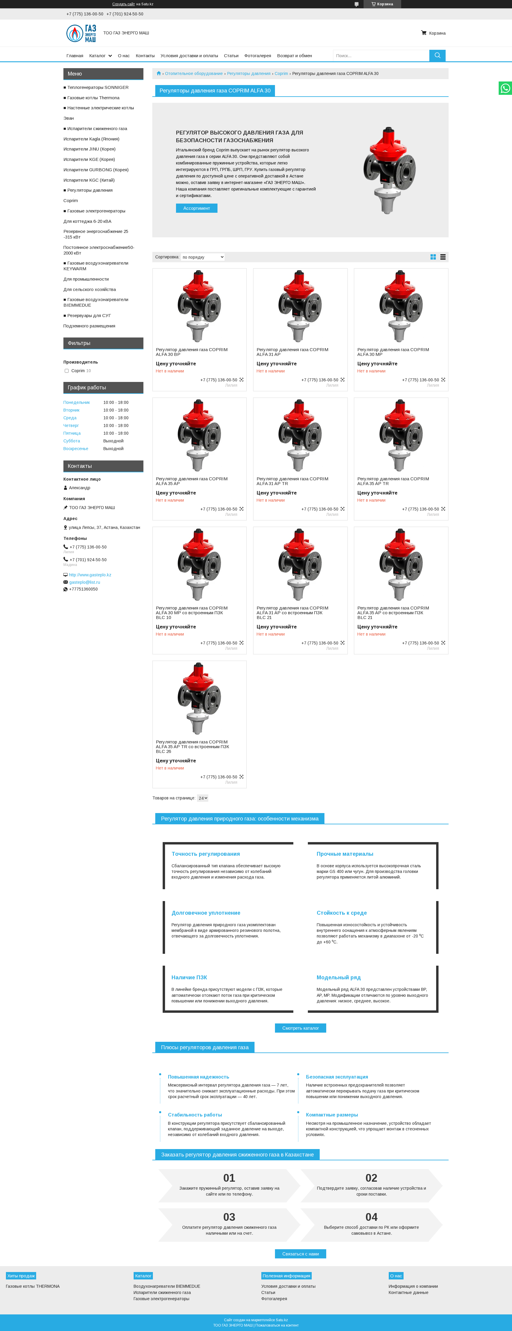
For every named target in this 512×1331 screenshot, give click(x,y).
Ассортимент (196, 208)
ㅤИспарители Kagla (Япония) (91, 138)
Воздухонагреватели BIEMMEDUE (167, 1286)
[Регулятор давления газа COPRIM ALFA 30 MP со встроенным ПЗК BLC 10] (199, 564)
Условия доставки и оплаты (189, 55)
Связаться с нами (300, 1253)
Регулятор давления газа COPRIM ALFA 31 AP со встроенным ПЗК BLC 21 (292, 613)
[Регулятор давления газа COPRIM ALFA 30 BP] (199, 306)
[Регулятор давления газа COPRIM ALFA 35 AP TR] (401, 435)
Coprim (281, 73)
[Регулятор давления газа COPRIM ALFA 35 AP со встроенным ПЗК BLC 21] (401, 564)
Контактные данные (408, 1292)
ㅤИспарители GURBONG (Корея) (96, 169)
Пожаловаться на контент (277, 1325)
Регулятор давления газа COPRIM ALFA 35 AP (192, 481)
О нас (124, 55)
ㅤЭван (68, 118)
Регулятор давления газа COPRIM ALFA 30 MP (393, 352)
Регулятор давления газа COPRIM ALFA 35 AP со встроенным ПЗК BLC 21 (393, 613)
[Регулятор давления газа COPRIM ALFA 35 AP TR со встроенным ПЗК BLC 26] (199, 698)
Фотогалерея (257, 55)
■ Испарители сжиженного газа (95, 128)
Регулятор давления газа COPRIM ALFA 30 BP (192, 352)
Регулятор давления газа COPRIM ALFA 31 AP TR (292, 481)
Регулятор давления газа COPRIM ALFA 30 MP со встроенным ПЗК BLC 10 (192, 613)
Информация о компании (413, 1286)
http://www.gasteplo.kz (90, 574)
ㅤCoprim (70, 200)
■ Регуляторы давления (88, 190)
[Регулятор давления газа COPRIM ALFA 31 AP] (300, 306)
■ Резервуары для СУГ (87, 315)
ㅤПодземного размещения (89, 325)
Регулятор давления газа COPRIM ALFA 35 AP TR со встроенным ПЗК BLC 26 (192, 747)
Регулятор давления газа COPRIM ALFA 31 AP (292, 352)
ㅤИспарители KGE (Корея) (89, 159)
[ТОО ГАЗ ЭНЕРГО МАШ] (81, 33)
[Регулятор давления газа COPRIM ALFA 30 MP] (401, 306)
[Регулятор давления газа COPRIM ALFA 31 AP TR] (300, 435)
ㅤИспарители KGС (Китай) (89, 180)
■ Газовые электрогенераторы (94, 210)
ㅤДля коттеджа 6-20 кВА (87, 221)
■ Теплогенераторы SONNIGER (96, 87)
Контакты (145, 55)
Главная (74, 55)
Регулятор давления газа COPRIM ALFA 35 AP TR (393, 481)
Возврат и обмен (294, 55)
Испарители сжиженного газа (162, 1292)
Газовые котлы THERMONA (33, 1286)
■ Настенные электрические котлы (98, 107)
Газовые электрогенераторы (161, 1298)
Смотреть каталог (300, 1028)
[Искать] (437, 55)
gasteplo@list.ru (84, 582)
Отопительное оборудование (194, 73)
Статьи (231, 55)
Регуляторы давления (249, 73)
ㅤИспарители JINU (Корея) (89, 148)
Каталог (97, 55)
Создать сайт (123, 4)
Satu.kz (282, 1320)
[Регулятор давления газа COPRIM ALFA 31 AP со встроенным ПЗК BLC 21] (300, 564)
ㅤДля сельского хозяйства (89, 289)
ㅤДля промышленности (86, 278)
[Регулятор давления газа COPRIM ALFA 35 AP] (199, 435)
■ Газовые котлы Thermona (91, 97)
